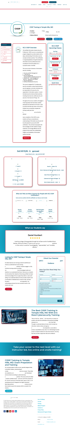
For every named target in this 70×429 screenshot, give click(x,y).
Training (39, 403)
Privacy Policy (41, 409)
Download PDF (41, 38)
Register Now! (27, 137)
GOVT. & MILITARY (33, 4)
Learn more (35, 337)
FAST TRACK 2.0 (49, 4)
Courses (39, 401)
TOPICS (44, 4)
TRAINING (54, 4)
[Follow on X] (7, 411)
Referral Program (41, 405)
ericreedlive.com (41, 424)
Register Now (55, 58)
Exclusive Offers (44, 2)
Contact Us (40, 407)
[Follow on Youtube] (10, 411)
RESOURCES (59, 4)
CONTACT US (65, 4)
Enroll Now (49, 38)
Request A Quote (58, 38)
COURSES (39, 4)
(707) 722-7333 (50, 419)
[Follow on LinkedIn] (16, 411)
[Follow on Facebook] (5, 411)
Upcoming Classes (53, 2)
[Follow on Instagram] (13, 411)
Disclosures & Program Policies (44, 412)
